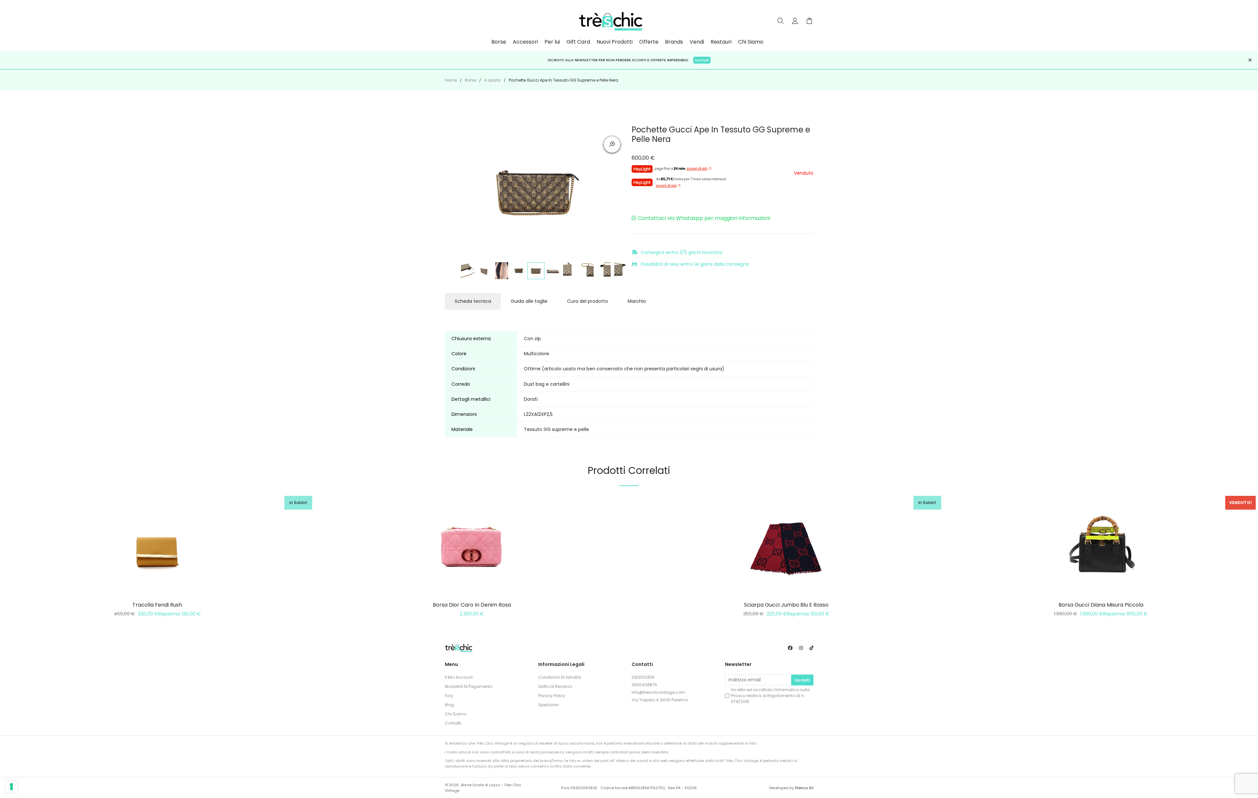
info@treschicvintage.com (658, 692)
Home (451, 80)
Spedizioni (548, 705)
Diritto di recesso (555, 686)
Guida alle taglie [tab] (529, 301)
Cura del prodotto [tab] (587, 301)
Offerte (648, 42)
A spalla (492, 80)
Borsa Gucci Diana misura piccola (1100, 605)
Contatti (453, 723)
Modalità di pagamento (468, 686)
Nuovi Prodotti (615, 42)
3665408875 (644, 685)
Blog (449, 705)
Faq (449, 695)
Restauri (721, 42)
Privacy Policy (551, 695)
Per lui (552, 42)
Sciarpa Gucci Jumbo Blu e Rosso (786, 605)
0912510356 (643, 677)
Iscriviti (702, 60)
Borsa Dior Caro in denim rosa (472, 605)
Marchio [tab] (637, 301)
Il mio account (459, 677)
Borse (498, 42)
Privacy (738, 695)
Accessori (525, 42)
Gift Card (578, 42)
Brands (674, 42)
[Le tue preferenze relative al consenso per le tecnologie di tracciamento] (11, 786)
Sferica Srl (804, 787)
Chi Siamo (750, 42)
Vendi (697, 42)
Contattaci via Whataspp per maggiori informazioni (704, 218)
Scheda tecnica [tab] (473, 301)
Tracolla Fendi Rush (157, 605)
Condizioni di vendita (559, 677)
